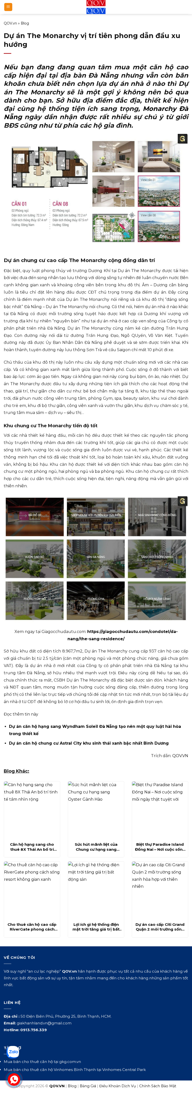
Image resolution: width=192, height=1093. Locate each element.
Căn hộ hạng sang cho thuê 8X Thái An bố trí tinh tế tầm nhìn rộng (32, 847)
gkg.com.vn (70, 1061)
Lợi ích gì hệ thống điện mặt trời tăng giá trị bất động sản (96, 927)
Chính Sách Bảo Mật (157, 1086)
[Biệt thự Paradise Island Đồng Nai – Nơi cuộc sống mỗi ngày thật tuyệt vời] (160, 810)
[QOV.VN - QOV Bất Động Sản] (96, 7)
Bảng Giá (88, 1086)
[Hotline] (14, 1079)
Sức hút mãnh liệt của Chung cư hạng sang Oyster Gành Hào (96, 847)
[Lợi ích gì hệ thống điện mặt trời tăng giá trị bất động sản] (96, 890)
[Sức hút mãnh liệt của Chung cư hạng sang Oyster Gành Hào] (96, 810)
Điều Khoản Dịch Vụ (117, 1086)
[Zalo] (13, 1052)
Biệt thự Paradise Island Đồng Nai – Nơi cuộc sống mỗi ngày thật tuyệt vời (160, 847)
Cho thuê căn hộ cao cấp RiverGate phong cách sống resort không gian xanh (32, 927)
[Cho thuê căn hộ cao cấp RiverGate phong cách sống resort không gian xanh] (32, 890)
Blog (25, 23)
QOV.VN (180, 755)
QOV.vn (10, 23)
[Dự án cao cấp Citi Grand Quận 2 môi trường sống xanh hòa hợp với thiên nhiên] (160, 890)
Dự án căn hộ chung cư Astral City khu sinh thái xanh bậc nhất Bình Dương (89, 743)
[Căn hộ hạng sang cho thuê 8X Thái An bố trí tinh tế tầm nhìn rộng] (32, 810)
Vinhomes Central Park (124, 1069)
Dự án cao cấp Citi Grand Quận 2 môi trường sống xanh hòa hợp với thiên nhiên (160, 927)
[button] (8, 7)
